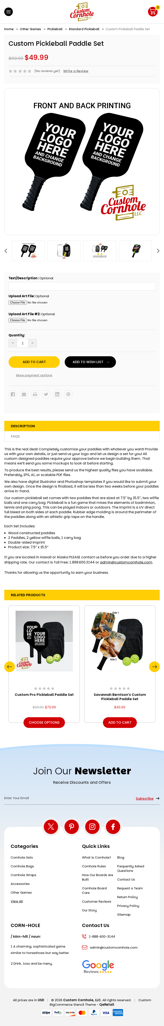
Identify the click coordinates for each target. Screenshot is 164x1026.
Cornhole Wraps (23, 875)
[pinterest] (71, 827)
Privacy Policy (128, 905)
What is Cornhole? (96, 857)
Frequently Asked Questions (130, 868)
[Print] (35, 394)
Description (23, 426)
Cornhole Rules (94, 866)
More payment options (34, 375)
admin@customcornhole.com (126, 562)
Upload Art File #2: (32, 314)
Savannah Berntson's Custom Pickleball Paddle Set (120, 697)
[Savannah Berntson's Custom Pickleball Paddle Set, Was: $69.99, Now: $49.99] (120, 641)
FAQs (15, 436)
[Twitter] (46, 394)
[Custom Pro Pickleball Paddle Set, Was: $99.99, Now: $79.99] (44, 641)
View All (17, 901)
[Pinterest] (68, 394)
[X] (51, 827)
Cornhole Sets (22, 857)
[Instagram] (92, 827)
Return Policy (127, 897)
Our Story (89, 910)
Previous (5, 250)
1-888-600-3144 (102, 936)
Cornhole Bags (22, 866)
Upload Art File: (29, 296)
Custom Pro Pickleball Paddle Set (44, 695)
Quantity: (17, 335)
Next (158, 250)
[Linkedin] (57, 394)
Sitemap (124, 914)
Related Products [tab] (28, 595)
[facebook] (113, 827)
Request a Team (130, 888)
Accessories (20, 883)
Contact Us (126, 879)
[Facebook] (13, 394)
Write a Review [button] (75, 71)
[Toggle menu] (8, 11)
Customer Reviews (96, 901)
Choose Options (44, 722)
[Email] (24, 394)
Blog (120, 857)
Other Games (21, 892)
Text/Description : (31, 278)
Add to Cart (120, 722)
